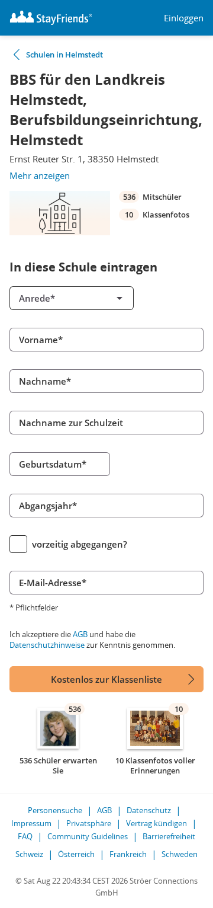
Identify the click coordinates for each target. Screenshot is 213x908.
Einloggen (184, 18)
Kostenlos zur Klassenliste (106, 679)
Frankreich (128, 854)
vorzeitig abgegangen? (79, 544)
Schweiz (29, 854)
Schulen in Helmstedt (64, 54)
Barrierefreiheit (169, 836)
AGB (80, 634)
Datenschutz (149, 810)
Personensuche (55, 810)
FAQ (25, 836)
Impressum (31, 823)
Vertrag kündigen (156, 823)
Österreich (76, 854)
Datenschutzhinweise (47, 645)
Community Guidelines (87, 836)
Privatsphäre (88, 823)
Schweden (180, 854)
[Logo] (50, 18)
